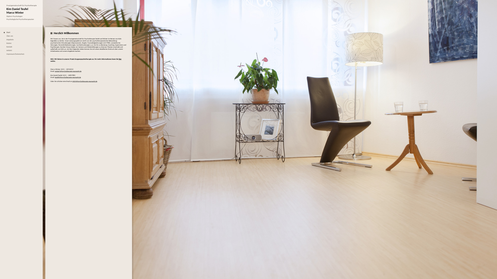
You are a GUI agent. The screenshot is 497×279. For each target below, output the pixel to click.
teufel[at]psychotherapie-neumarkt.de (68, 77)
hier (120, 59)
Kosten (8, 43)
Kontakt (9, 47)
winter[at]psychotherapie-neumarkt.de (68, 71)
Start (8, 32)
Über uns (9, 36)
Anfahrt (9, 51)
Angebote (10, 40)
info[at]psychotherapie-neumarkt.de (84, 81)
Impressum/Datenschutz (15, 54)
